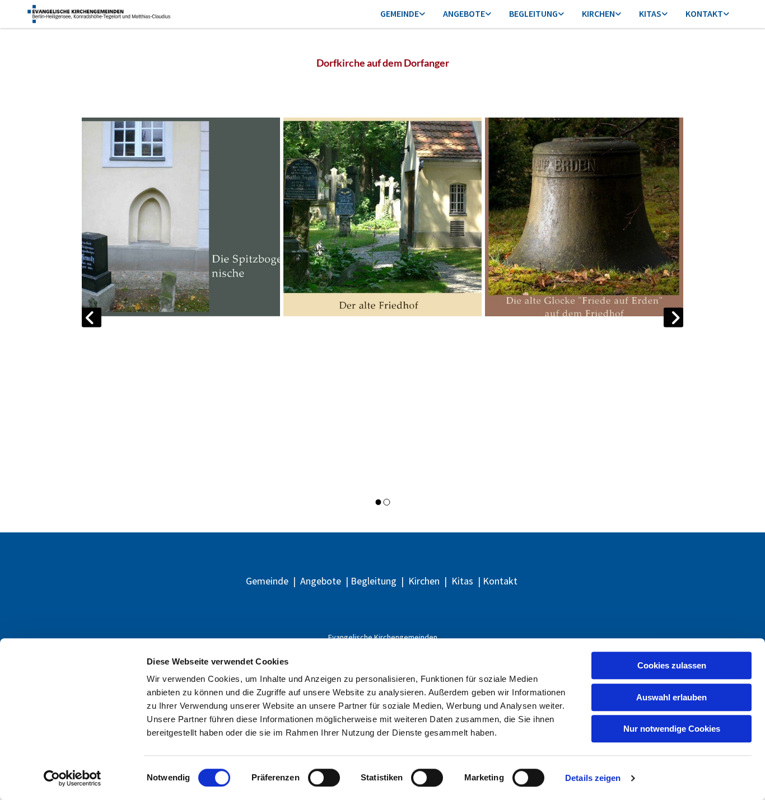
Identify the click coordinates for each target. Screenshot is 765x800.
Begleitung (533, 13)
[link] (402, 14)
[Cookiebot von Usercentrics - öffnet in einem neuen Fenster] (73, 778)
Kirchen (598, 13)
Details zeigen (593, 778)
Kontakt (704, 13)
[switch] (324, 778)
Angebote (464, 13)
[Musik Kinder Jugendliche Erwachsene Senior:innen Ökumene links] (488, 14)
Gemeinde (399, 13)
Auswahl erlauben (671, 697)
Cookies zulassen (671, 665)
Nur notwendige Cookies (671, 728)
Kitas (650, 13)
